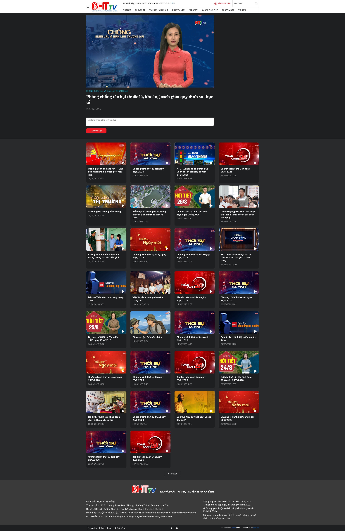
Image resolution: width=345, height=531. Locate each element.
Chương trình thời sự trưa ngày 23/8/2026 (149, 418)
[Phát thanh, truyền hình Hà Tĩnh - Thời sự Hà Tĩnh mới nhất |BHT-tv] (105, 6)
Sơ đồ (101, 528)
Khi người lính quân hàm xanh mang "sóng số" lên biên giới (104, 256)
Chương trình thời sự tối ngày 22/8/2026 (104, 458)
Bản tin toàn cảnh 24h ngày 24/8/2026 (191, 299)
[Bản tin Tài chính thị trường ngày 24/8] (239, 322)
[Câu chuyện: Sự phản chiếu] (150, 322)
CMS (236, 528)
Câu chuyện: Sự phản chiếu (147, 337)
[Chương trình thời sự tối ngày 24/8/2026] (239, 282)
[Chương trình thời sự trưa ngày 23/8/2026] (150, 402)
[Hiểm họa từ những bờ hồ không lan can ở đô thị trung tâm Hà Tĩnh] (150, 196)
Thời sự (127, 10)
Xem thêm (172, 474)
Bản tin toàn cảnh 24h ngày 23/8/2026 (191, 378)
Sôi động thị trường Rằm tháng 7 (105, 211)
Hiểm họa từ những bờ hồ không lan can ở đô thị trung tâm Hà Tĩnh (149, 214)
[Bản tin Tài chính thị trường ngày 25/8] (106, 282)
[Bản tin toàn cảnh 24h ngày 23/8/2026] (195, 362)
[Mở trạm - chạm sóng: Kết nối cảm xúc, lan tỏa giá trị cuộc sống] (239, 239)
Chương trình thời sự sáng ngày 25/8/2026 (149, 256)
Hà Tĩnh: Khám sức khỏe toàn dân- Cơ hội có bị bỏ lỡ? (104, 418)
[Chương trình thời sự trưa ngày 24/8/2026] (195, 322)
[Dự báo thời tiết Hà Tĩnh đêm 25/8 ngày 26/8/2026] (195, 196)
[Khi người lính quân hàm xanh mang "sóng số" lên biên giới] (106, 239)
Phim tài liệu (178, 10)
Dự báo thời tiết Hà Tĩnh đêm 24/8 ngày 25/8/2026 (103, 338)
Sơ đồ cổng (120, 528)
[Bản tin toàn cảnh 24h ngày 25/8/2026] (239, 154)
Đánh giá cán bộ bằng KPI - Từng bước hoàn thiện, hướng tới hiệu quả (105, 171)
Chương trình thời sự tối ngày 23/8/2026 (148, 378)
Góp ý (110, 528)
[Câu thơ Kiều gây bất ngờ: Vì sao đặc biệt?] (195, 402)
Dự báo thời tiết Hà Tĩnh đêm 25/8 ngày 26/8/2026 (192, 213)
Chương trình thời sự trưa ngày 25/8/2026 (193, 256)
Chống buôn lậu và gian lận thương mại (107, 91)
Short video (228, 10)
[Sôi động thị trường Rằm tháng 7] (106, 196)
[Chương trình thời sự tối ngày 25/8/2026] (150, 154)
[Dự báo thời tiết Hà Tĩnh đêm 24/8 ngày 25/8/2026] (106, 322)
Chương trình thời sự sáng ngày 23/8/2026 (237, 418)
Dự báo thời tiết (210, 10)
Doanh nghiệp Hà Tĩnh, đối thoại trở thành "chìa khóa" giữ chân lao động (238, 214)
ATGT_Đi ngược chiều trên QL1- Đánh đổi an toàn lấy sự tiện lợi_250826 (193, 171)
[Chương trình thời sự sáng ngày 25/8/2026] (150, 239)
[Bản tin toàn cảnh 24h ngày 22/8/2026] (150, 442)
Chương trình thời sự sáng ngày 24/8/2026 (105, 378)
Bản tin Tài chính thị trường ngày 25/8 (105, 299)
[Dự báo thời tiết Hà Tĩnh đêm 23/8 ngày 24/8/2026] (239, 362)
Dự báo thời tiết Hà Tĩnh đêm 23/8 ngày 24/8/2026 (236, 378)
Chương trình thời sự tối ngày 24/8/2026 (236, 299)
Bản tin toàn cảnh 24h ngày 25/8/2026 (235, 170)
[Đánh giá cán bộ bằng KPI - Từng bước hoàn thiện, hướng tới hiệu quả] (106, 154)
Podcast (193, 10)
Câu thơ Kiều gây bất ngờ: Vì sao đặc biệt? (194, 418)
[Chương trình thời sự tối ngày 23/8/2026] (150, 362)
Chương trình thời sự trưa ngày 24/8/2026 (193, 338)
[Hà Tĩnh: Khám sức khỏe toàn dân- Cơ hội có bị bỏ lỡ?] (106, 402)
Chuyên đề (140, 10)
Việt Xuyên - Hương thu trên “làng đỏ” (147, 299)
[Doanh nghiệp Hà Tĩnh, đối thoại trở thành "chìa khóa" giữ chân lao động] (239, 196)
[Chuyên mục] (87, 6)
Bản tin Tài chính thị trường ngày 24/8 (238, 338)
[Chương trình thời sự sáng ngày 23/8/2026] (239, 402)
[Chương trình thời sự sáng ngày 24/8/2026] (106, 362)
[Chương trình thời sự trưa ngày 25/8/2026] (195, 239)
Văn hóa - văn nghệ (158, 10)
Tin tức (242, 10)
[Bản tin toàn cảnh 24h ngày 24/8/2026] (195, 282)
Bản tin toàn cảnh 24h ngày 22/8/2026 (147, 458)
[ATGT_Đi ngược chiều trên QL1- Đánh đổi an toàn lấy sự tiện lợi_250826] (195, 154)
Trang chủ (92, 528)
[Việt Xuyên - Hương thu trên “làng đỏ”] (150, 282)
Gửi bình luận (96, 131)
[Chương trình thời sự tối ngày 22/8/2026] (106, 442)
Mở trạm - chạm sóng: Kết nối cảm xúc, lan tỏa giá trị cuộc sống (236, 257)
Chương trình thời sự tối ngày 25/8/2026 (148, 170)
